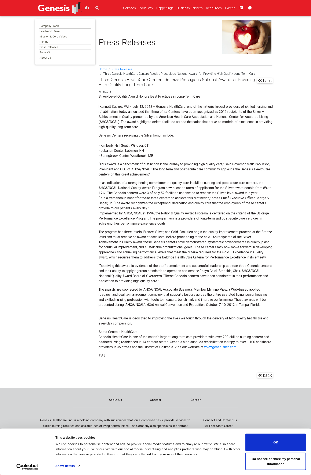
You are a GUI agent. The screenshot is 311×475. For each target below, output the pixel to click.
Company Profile (49, 26)
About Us (45, 57)
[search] (97, 8)
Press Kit (45, 52)
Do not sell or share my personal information (276, 461)
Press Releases (49, 47)
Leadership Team (50, 31)
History (44, 41)
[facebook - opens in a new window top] (249, 8)
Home (103, 69)
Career (196, 400)
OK (275, 442)
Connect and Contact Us (220, 420)
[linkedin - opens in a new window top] (241, 8)
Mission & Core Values (53, 36)
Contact (155, 400)
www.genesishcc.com (220, 347)
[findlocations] (86, 8)
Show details (65, 466)
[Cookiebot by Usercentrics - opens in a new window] (27, 467)
